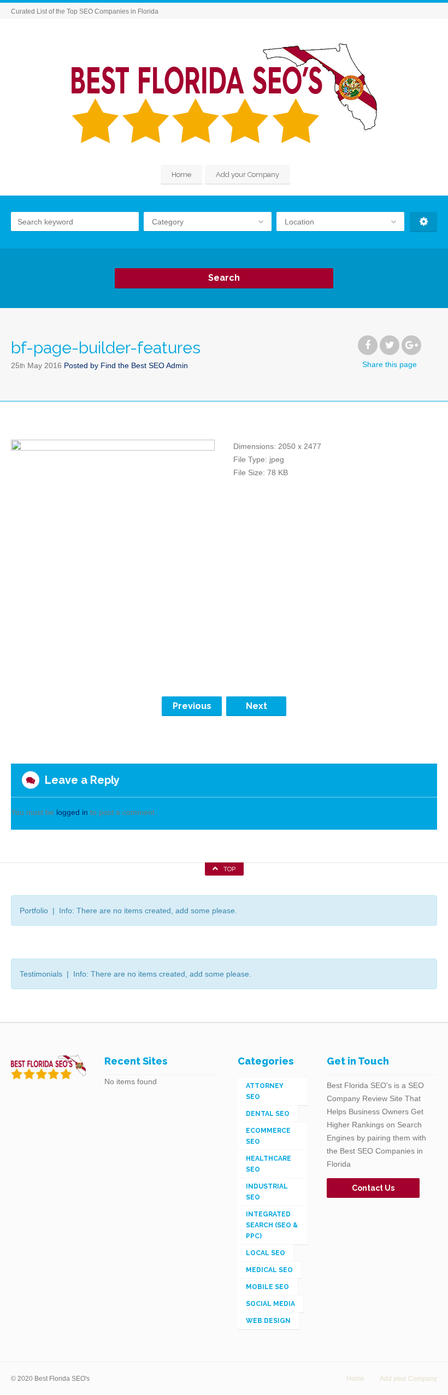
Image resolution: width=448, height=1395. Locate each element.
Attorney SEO (265, 1091)
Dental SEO (268, 1114)
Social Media (270, 1304)
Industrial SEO (267, 1192)
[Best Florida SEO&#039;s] (224, 93)
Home (181, 174)
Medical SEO (269, 1270)
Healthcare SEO (268, 1164)
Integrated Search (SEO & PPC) (272, 1225)
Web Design (268, 1321)
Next (256, 706)
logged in (72, 812)
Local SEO (265, 1253)
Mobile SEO (267, 1287)
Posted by (126, 365)
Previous (192, 706)
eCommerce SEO (268, 1136)
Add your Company (247, 174)
